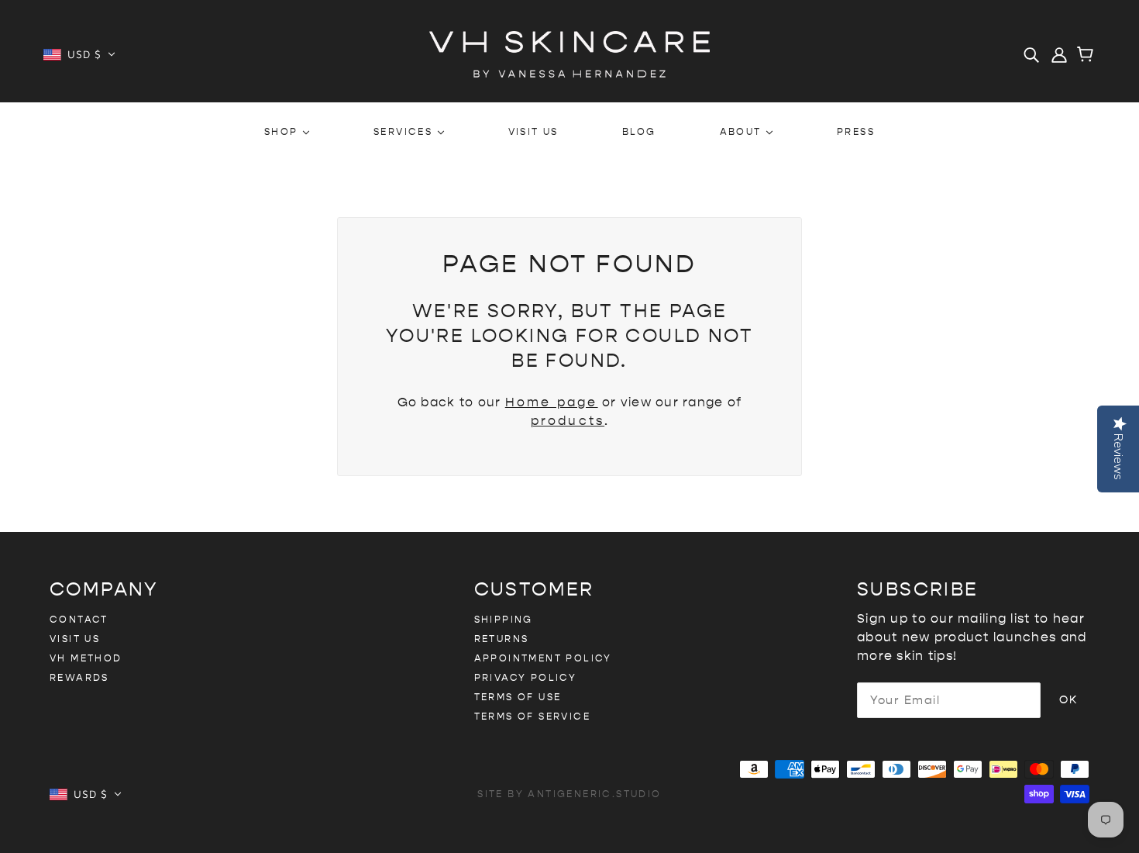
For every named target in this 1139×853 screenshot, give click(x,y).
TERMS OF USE (518, 697)
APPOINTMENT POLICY (543, 658)
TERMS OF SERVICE (532, 716)
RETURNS (501, 639)
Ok (1068, 699)
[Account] (1059, 54)
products (568, 420)
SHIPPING (503, 619)
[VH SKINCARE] (569, 53)
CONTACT (79, 619)
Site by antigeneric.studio (569, 794)
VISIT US (75, 639)
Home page (551, 402)
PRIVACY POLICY (525, 677)
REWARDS (79, 677)
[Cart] (1087, 56)
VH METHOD (86, 658)
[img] (1031, 54)
